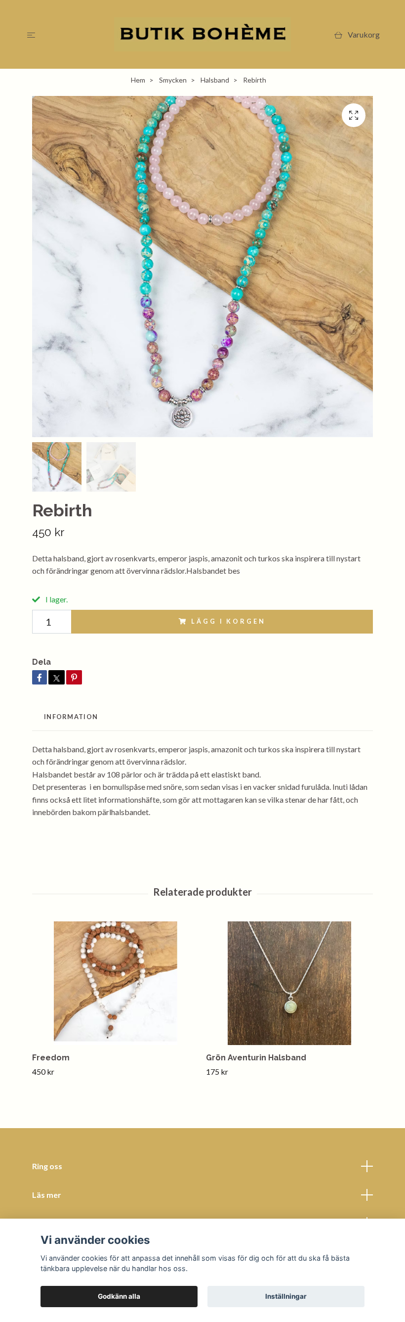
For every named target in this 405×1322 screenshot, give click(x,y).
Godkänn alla (119, 1296)
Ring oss (47, 1166)
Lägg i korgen (228, 621)
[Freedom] (115, 983)
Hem (138, 80)
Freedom (51, 1057)
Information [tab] (71, 717)
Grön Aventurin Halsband (256, 1057)
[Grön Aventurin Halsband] (289, 983)
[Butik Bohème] (202, 34)
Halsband (215, 80)
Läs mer (46, 1194)
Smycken (173, 80)
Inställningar (286, 1296)
